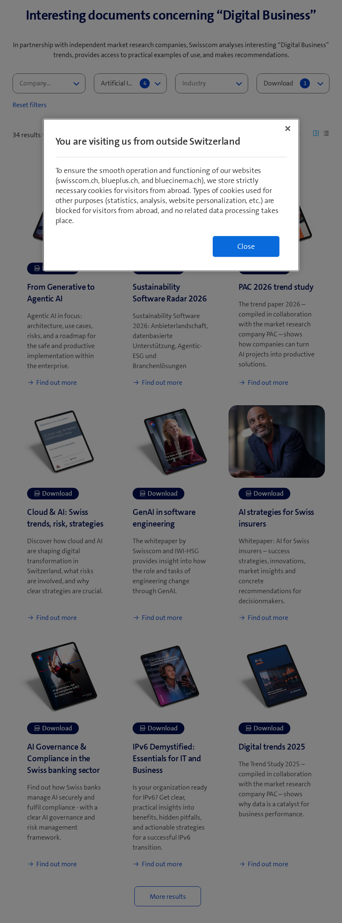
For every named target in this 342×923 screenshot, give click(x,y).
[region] (171, 194)
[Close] (288, 128)
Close (246, 246)
